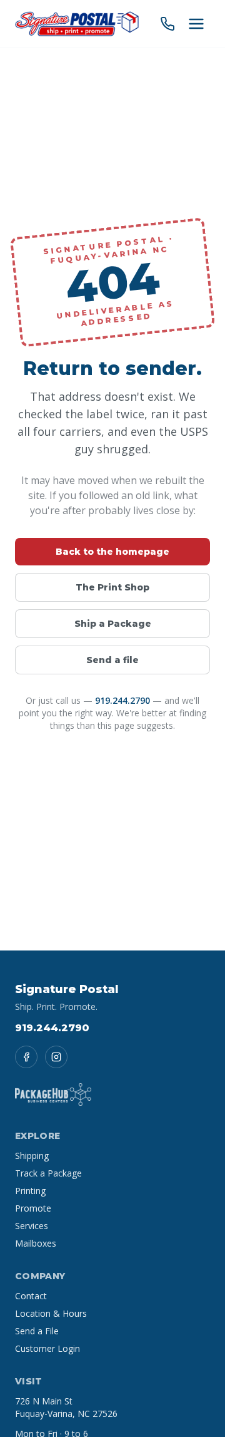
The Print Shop (112, 587)
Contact (31, 1296)
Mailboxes (35, 1243)
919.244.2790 (122, 700)
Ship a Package (112, 623)
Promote (33, 1208)
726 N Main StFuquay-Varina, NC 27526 (66, 1407)
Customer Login (47, 1348)
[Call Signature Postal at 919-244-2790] (167, 23)
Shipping (32, 1155)
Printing (30, 1191)
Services (31, 1226)
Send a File (37, 1331)
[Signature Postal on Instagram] (56, 1057)
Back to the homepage (112, 551)
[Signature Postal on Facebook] (26, 1057)
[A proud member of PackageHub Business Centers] (53, 1094)
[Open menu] (196, 24)
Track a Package (48, 1173)
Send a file (112, 660)
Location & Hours (51, 1313)
